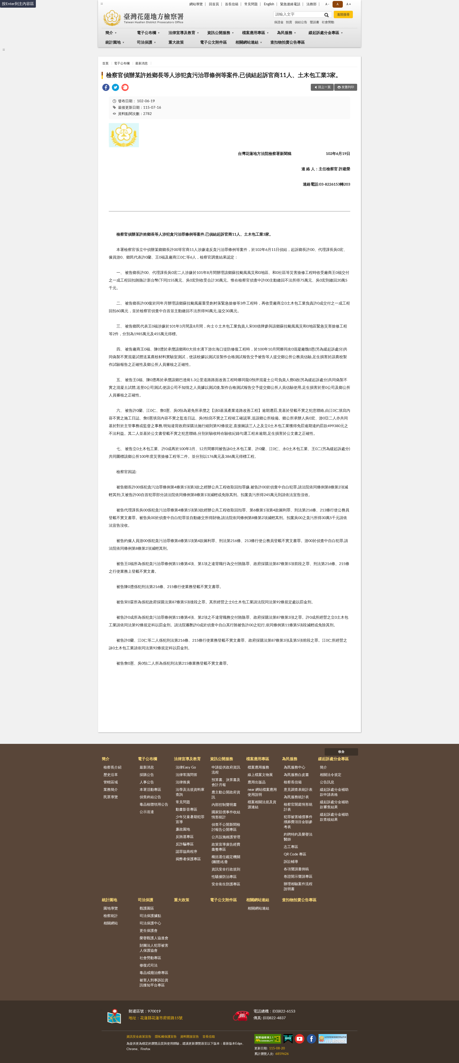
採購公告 (147, 775)
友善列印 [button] (348, 87)
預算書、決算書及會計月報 (226, 782)
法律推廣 (183, 782)
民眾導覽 (111, 797)
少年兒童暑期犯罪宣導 (190, 819)
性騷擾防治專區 (224, 877)
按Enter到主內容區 (18, 4)
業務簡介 (111, 790)
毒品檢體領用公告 (154, 804)
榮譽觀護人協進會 (154, 938)
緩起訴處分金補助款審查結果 (334, 804)
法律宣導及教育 (182, 33)
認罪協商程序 (186, 852)
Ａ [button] (337, 4)
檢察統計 (111, 916)
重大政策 (176, 42)
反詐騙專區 (185, 844)
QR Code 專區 (295, 854)
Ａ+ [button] (348, 4)
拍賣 (289, 22)
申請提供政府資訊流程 (226, 770)
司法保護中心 (150, 923)
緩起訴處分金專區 (324, 33)
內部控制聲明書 (224, 805)
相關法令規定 (330, 775)
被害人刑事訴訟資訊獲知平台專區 (154, 982)
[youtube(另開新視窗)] (299, 1040)
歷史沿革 (111, 775)
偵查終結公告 (150, 797)
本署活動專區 (150, 790)
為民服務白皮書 (296, 775)
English (269, 4)
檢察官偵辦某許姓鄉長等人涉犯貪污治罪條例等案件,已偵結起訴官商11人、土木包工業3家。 (223, 75)
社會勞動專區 (150, 958)
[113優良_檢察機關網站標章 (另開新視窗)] (332, 1040)
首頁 (105, 63)
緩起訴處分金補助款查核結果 (334, 817)
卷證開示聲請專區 (298, 876)
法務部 (311, 4)
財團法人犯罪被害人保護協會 (154, 948)
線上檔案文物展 (260, 775)
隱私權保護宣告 (166, 1036)
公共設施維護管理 (226, 837)
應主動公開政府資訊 (226, 795)
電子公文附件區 (213, 42)
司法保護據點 (150, 916)
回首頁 (214, 4)
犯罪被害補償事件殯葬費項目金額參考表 (298, 822)
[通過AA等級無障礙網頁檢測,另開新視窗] (267, 1040)
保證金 (279, 22)
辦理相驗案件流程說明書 (298, 886)
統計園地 (113, 42)
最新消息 (141, 63)
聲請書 (314, 22)
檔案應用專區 (253, 33)
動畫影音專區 (186, 809)
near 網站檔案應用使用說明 (262, 792)
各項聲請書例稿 (296, 869)
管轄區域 (111, 782)
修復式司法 (149, 965)
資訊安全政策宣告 (138, 1036)
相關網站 (111, 923)
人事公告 (147, 782)
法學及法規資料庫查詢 (190, 792)
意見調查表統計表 (298, 790)
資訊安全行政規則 (226, 869)
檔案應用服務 (258, 767)
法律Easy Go (186, 767)
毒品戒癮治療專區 (154, 973)
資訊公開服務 (218, 33)
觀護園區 (147, 908)
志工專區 (291, 847)
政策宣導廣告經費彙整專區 (226, 847)
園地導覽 (111, 908)
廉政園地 (183, 829)
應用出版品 (257, 782)
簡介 (109, 33)
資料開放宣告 (189, 1036)
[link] (105, 88)
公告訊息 (327, 782)
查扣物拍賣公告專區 (287, 42)
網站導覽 (196, 4)
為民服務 (284, 33)
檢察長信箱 (293, 782)
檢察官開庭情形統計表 (298, 807)
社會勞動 (328, 22)
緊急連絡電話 (290, 4)
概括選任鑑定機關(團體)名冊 (226, 859)
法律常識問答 (186, 775)
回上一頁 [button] (324, 87)
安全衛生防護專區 (226, 884)
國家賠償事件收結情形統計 (226, 814)
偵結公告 (301, 22)
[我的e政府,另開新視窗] (288, 1040)
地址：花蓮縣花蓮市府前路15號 (156, 1018)
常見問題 (251, 4)
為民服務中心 (294, 767)
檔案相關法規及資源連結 (262, 804)
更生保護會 (149, 931)
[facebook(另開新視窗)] (311, 1040)
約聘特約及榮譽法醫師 (298, 837)
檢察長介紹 (112, 767)
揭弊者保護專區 (188, 859)
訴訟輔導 (291, 862)
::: (102, 3)
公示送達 (147, 812)
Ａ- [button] (327, 4)
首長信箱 (231, 4)
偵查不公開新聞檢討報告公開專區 (226, 827)
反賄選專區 (185, 837)
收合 (341, 751)
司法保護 (144, 42)
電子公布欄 (146, 33)
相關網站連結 (246, 42)
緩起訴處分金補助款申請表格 (334, 792)
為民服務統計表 (296, 797)
